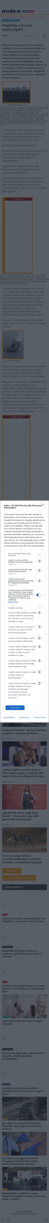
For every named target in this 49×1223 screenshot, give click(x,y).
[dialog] (24, 611)
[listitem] (24, 554)
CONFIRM (15, 707)
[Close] (43, 505)
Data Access (24, 717)
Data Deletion (9, 717)
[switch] (38, 561)
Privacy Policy (40, 717)
